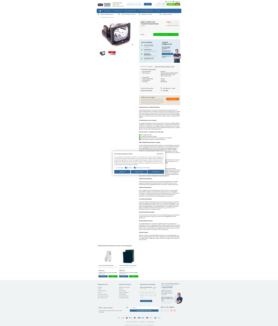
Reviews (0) (150, 66)
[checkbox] (118, 167)
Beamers (121, 289)
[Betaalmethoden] (119, 318)
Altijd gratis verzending (147, 14)
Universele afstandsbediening (105, 265)
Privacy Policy (142, 321)
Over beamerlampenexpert (146, 10)
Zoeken (148, 4)
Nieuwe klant (177, 1)
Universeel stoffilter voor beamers (128, 265)
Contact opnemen (102, 290)
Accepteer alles (155, 171)
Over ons (100, 292)
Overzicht (160, 153)
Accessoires (107, 10)
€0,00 (170, 4)
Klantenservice (118, 10)
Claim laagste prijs (167, 54)
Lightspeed (150, 325)
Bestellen (100, 287)
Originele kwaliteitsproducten (107, 14)
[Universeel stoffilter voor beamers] (128, 256)
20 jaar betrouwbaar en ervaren (128, 14)
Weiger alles (122, 171)
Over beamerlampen (130, 10)
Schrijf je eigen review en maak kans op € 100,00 (164, 66)
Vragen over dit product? (146, 90)
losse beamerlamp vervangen (152, 149)
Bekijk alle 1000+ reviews (118, 6)
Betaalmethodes (150, 321)
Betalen (99, 289)
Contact (158, 10)
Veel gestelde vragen (124, 297)
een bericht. (164, 294)
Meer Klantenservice (102, 297)
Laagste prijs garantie (167, 14)
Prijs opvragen (172, 99)
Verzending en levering (103, 296)
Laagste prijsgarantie (124, 292)
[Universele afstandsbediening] (108, 256)
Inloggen (169, 1)
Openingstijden (122, 294)
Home (99, 17)
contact (165, 207)
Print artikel (165, 90)
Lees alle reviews (146, 301)
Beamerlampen (122, 290)
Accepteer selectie (139, 171)
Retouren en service (102, 294)
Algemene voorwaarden (132, 321)
